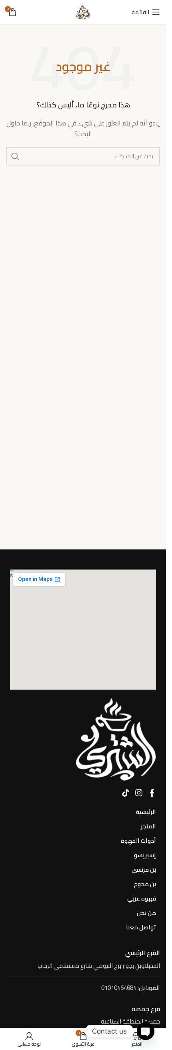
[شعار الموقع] (83, 11)
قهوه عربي (141, 898)
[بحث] (15, 156)
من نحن (146, 913)
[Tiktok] (126, 793)
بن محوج (145, 884)
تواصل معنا (141, 927)
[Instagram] (139, 793)
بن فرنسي (144, 869)
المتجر (148, 826)
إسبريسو (145, 855)
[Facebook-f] (152, 793)
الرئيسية (146, 812)
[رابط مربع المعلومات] (83, 960)
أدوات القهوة (138, 840)
